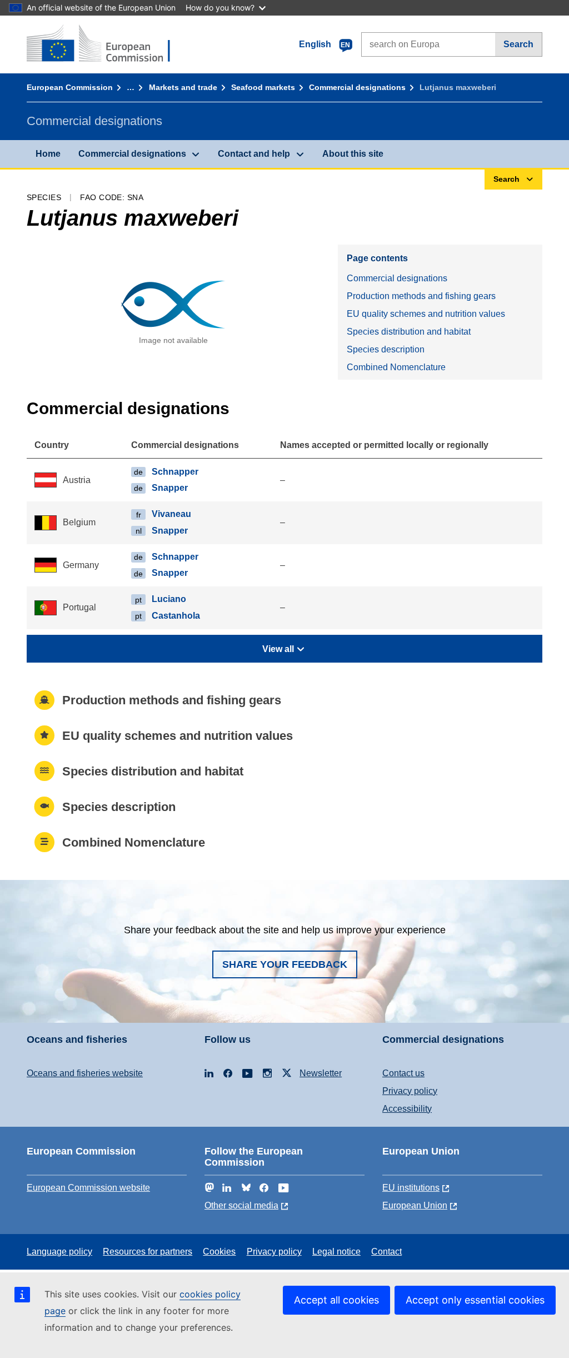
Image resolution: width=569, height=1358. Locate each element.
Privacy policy (409, 1091)
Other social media (241, 1205)
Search (518, 44)
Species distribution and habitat (409, 331)
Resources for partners (147, 1251)
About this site (352, 153)
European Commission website (88, 1187)
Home (48, 153)
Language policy (59, 1251)
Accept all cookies (336, 1300)
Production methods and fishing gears (421, 296)
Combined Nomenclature (396, 367)
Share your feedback (284, 964)
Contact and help (254, 153)
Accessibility (407, 1108)
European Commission (70, 87)
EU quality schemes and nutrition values (426, 314)
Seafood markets (263, 87)
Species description (386, 349)
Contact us (403, 1073)
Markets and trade (183, 87)
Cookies (219, 1251)
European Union (414, 1205)
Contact (386, 1251)
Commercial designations (357, 87)
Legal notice (336, 1251)
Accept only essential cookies (475, 1300)
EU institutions (411, 1187)
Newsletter (321, 1073)
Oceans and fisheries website (85, 1073)
